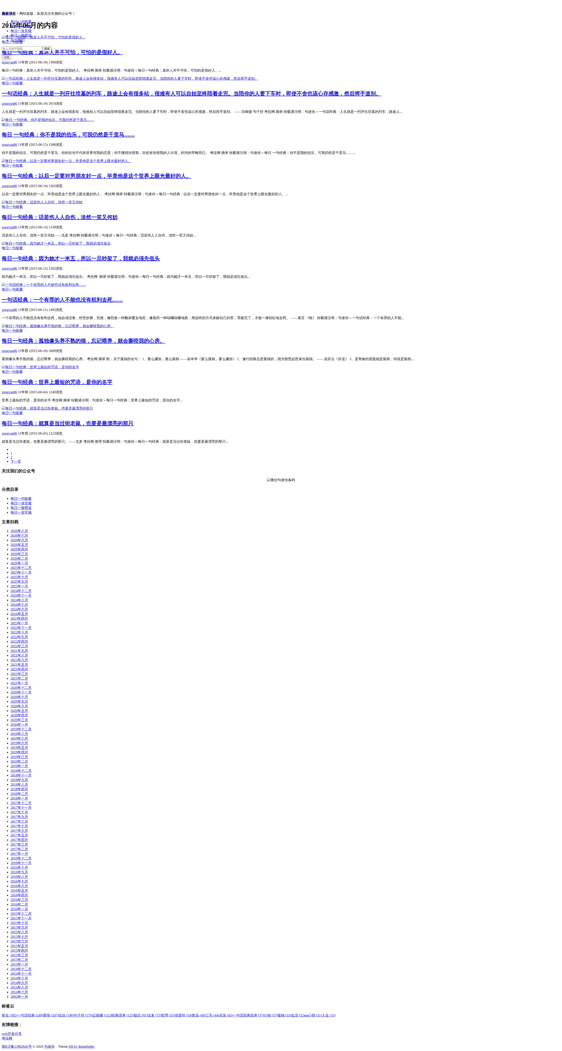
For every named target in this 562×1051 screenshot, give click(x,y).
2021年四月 (19, 669)
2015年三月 (19, 955)
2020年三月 (19, 720)
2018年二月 (19, 794)
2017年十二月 (21, 803)
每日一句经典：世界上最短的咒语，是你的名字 (57, 382)
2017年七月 (19, 826)
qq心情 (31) (313, 1015)
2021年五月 (19, 664)
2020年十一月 (21, 692)
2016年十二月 (21, 858)
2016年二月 (19, 904)
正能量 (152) (102, 1015)
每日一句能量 (21, 21)
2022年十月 (19, 632)
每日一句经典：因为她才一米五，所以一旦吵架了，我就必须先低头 (81, 258)
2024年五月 (19, 614)
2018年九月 (19, 780)
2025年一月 (19, 586)
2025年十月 (19, 577)
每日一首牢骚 (21, 26)
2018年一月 (19, 798)
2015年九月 (19, 927)
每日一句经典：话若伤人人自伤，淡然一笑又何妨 (60, 217)
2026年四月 (19, 549)
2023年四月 (19, 618)
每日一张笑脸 (21, 31)
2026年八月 (19, 531)
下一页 (16, 461)
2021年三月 (19, 674)
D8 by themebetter (81, 1046)
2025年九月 (19, 581)
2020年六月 (19, 706)
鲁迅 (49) (198, 1015)
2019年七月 (19, 738)
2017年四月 (19, 840)
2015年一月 (19, 964)
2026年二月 (19, 558)
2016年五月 (19, 890)
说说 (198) (66, 1015)
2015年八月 (19, 932)
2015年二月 (19, 960)
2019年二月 (19, 761)
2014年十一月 (21, 973)
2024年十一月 (21, 595)
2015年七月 (19, 937)
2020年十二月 (21, 688)
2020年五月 (19, 711)
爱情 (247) (50, 1015)
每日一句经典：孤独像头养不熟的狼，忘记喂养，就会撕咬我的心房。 (83, 341)
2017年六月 (19, 830)
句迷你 (7, 13)
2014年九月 (19, 983)
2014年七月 (19, 992)
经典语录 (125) (123, 1015)
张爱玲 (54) (183, 1015)
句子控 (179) (83, 1015)
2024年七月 (19, 605)
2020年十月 (19, 697)
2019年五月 (19, 747)
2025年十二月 (21, 568)
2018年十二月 (21, 771)
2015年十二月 (21, 914)
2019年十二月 (21, 729)
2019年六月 (19, 743)
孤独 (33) (284, 1015)
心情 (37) (270, 1015)
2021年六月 (19, 660)
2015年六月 (19, 941)
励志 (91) (141, 1015)
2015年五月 (19, 946)
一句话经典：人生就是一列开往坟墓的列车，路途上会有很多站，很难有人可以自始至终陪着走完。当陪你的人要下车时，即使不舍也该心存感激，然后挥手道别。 (191, 93)
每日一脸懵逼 (21, 35)
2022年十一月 (21, 628)
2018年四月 (19, 789)
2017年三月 (19, 844)
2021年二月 (19, 678)
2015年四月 (19, 950)
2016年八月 (19, 877)
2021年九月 (19, 651)
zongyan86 (9, 62)
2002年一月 (19, 997)
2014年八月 (19, 987)
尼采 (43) (226, 1015)
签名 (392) (9, 1015)
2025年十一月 (21, 572)
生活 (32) (298, 1015)
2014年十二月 (21, 969)
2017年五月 (19, 835)
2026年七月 (19, 535)
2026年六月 (19, 540)
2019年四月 (19, 752)
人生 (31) (328, 1015)
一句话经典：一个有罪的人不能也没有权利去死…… (62, 300)
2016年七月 (19, 881)
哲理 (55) (168, 1015)
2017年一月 (19, 854)
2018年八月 (19, 784)
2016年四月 (19, 895)
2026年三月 (19, 554)
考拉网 (7, 1038)
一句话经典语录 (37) (248, 1015)
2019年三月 (19, 757)
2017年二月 (19, 849)
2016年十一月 (21, 863)
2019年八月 (19, 734)
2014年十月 (19, 978)
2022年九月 (19, 637)
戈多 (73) (154, 1015)
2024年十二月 (21, 591)
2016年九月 (19, 872)
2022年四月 (19, 641)
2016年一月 (19, 909)
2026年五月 (19, 545)
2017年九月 (19, 817)
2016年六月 (19, 886)
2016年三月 (19, 900)
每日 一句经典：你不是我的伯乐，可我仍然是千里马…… (68, 134)
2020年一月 (19, 724)
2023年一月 (19, 623)
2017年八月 (19, 821)
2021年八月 (19, 655)
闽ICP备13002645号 (17, 1046)
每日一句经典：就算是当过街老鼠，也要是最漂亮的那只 (67, 423)
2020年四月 (19, 715)
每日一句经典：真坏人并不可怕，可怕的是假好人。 (62, 52)
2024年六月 (19, 609)
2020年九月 (19, 701)
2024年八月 (19, 600)
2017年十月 (19, 812)
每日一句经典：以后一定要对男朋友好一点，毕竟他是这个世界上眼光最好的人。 (96, 176)
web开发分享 (12, 1034)
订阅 (6, 57)
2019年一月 (19, 766)
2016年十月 (19, 867)
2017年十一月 (21, 807)
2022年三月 (19, 646)
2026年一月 (19, 563)
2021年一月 (19, 683)
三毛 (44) (212, 1015)
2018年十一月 (21, 775)
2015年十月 (19, 923)
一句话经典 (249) (30, 1015)
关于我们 (18, 40)
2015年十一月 (21, 918)
